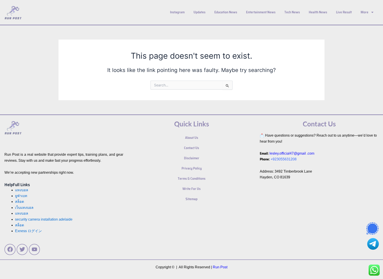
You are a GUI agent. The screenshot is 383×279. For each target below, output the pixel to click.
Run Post (220, 267)
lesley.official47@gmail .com (292, 153)
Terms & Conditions (191, 178)
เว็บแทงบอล (24, 207)
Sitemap (191, 199)
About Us (191, 137)
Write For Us (191, 188)
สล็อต (19, 225)
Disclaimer (191, 158)
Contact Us (191, 148)
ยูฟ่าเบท (21, 196)
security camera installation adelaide (43, 219)
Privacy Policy (192, 168)
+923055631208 (284, 159)
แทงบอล (21, 190)
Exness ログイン (28, 231)
